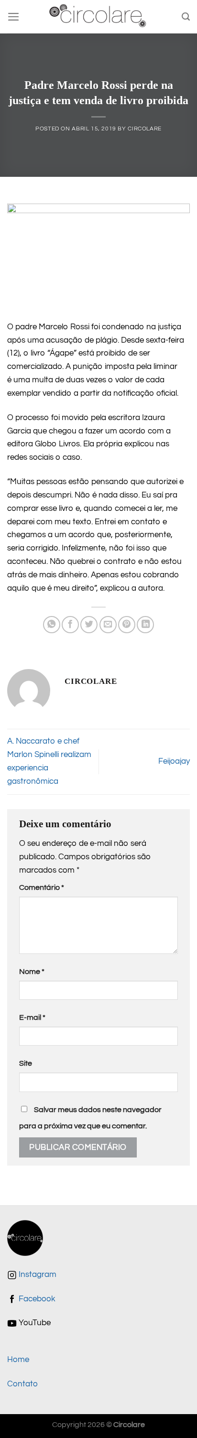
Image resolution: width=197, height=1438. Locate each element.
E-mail (32, 1017)
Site (25, 1063)
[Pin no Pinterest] (126, 624)
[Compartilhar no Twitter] (89, 624)
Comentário (41, 887)
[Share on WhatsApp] (51, 624)
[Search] (186, 16)
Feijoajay (174, 761)
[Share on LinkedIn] (145, 624)
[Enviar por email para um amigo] (108, 624)
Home (18, 1359)
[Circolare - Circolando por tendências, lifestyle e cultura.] (98, 16)
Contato (22, 1384)
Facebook (36, 1299)
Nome (31, 971)
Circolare (145, 129)
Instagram (36, 1274)
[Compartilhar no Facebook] (70, 624)
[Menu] (13, 16)
